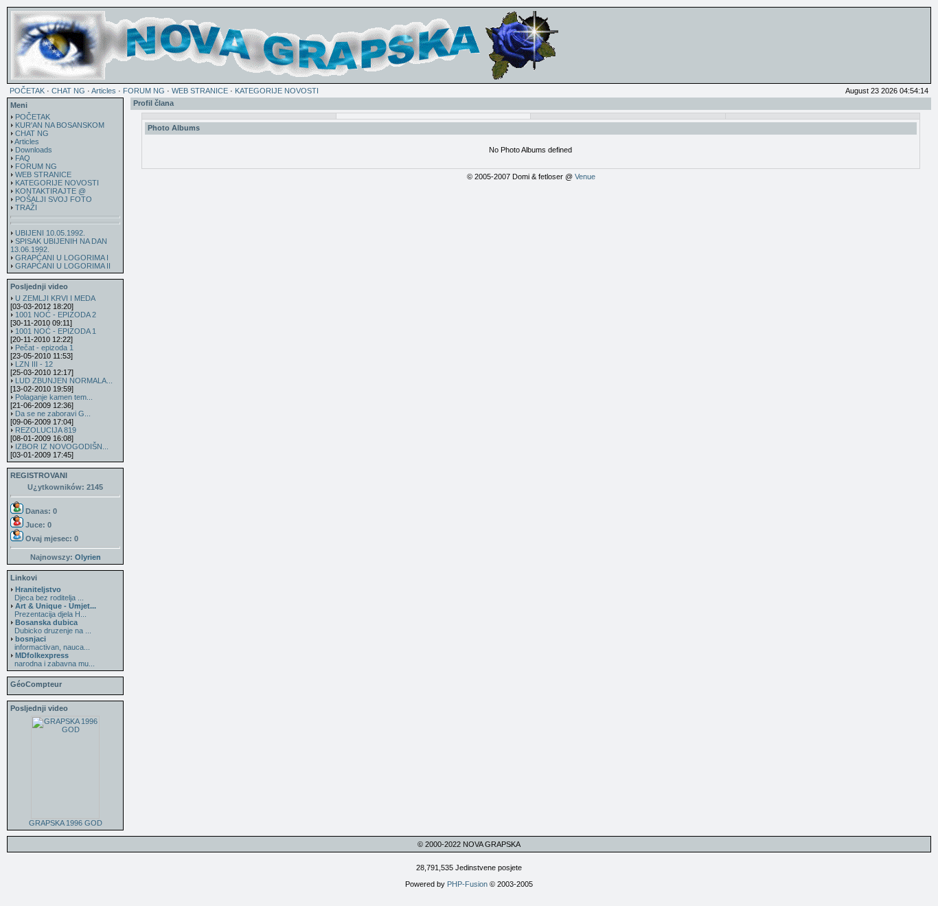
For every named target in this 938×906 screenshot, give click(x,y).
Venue (585, 176)
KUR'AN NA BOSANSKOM (59, 125)
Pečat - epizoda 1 (44, 347)
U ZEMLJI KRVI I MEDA (55, 298)
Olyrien (88, 557)
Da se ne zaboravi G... (53, 413)
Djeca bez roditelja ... (47, 593)
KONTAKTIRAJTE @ (50, 191)
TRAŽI (26, 207)
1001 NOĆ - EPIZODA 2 (55, 314)
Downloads (33, 150)
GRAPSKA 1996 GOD (65, 823)
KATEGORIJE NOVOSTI (277, 91)
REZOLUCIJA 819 (45, 430)
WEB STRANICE (200, 91)
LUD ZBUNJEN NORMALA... (64, 380)
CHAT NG (68, 91)
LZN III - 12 (34, 364)
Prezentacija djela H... (53, 610)
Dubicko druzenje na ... (50, 626)
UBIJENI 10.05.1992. (50, 233)
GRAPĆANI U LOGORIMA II (63, 266)
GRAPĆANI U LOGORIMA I (61, 257)
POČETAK (27, 91)
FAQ (22, 158)
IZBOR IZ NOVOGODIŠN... (61, 446)
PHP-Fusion (467, 884)
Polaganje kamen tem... (54, 397)
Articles (103, 91)
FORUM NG (144, 91)
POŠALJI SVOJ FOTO (53, 199)
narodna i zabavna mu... (52, 659)
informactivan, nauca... (50, 643)
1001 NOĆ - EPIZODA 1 (55, 331)
